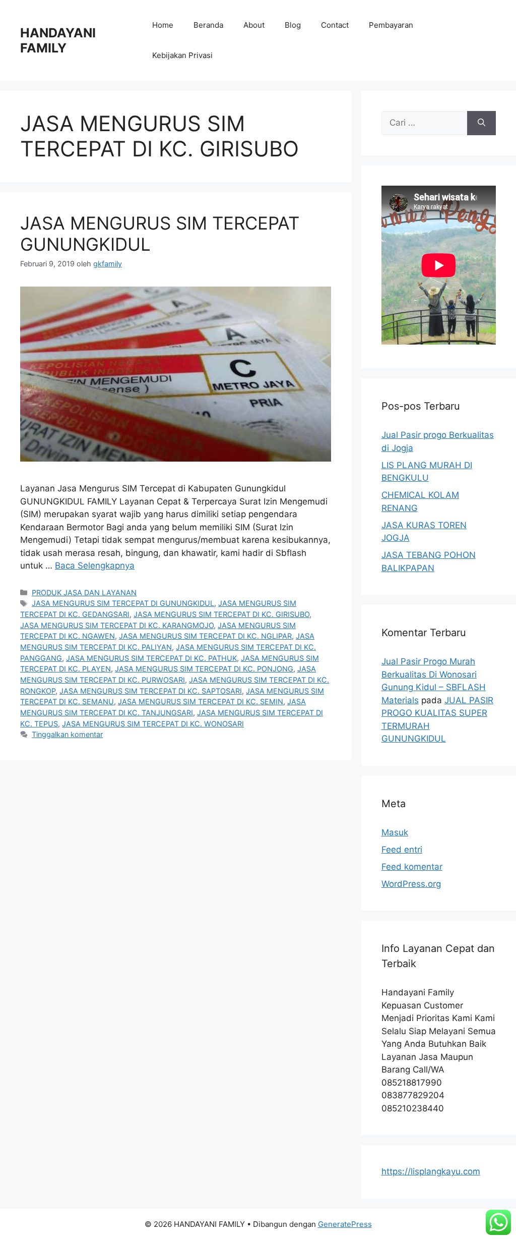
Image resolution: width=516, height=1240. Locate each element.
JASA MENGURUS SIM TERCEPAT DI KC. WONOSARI (153, 723)
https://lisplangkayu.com (430, 1171)
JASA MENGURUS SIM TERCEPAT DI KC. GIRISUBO (221, 614)
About (254, 25)
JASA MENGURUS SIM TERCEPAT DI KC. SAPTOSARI (150, 691)
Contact (335, 25)
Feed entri (401, 849)
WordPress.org (411, 884)
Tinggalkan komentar (67, 734)
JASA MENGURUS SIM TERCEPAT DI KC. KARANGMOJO (117, 625)
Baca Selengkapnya (95, 565)
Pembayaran (391, 25)
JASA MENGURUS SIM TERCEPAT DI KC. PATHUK (151, 658)
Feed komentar (411, 867)
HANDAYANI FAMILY (58, 40)
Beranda (208, 25)
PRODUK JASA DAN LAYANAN (84, 592)
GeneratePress (345, 1224)
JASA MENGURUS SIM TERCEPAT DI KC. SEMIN (200, 701)
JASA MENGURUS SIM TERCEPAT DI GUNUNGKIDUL (123, 603)
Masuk (394, 832)
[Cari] (481, 123)
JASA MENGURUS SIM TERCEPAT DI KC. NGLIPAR (205, 636)
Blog (293, 25)
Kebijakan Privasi (182, 55)
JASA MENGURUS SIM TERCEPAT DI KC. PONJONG (204, 668)
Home (162, 25)
